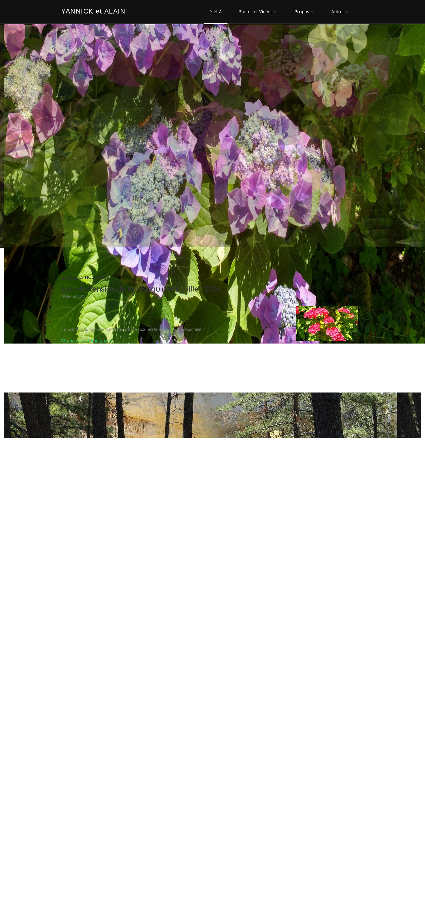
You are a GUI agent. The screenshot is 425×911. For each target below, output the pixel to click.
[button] (258, 12)
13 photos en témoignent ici (89, 340)
